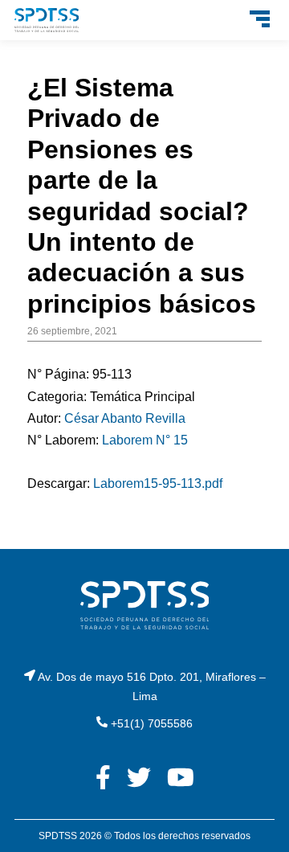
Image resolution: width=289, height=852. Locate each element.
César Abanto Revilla (124, 418)
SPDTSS (58, 836)
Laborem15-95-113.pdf (157, 483)
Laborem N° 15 (145, 440)
